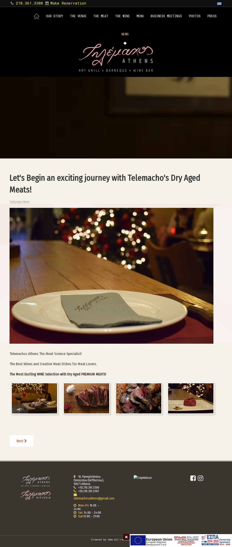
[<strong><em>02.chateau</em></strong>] (87, 398)
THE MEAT (100, 16)
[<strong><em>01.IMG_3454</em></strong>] (35, 398)
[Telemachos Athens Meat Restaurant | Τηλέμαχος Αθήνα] (116, 57)
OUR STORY (54, 16)
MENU (140, 16)
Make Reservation (68, 3)
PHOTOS (195, 16)
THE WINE (122, 16)
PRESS (212, 16)
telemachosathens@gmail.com (94, 498)
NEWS (125, 34)
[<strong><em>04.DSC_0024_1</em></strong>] (192, 398)
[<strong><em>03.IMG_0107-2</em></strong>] (140, 398)
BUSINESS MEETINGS (166, 16)
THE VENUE (78, 16)
